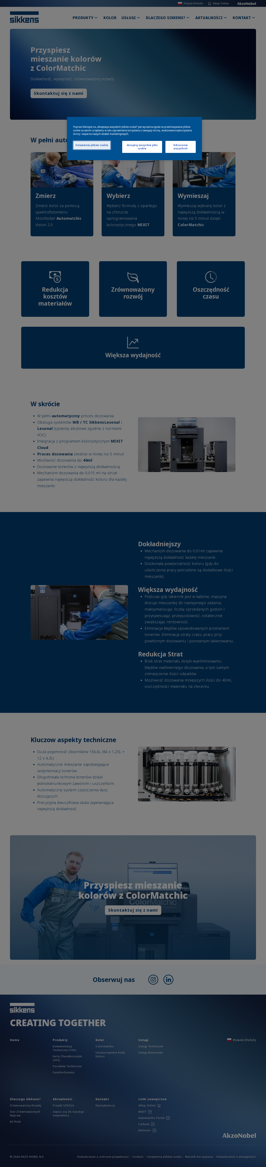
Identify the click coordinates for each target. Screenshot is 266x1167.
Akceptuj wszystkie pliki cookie (142, 147)
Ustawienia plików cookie (91, 145)
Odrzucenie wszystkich (180, 147)
